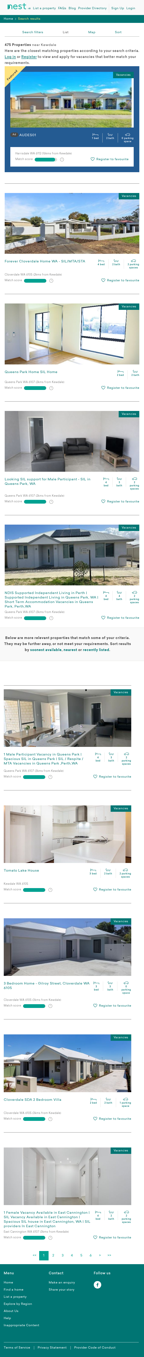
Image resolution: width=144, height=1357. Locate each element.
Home (8, 18)
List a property (15, 1296)
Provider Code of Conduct (95, 1347)
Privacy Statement (52, 1347)
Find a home (13, 1289)
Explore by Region (18, 1304)
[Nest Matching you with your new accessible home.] (17, 6)
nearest (70, 650)
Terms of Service (17, 1347)
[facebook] (97, 1285)
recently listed (96, 650)
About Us (11, 1311)
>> (109, 1255)
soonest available (46, 650)
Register (29, 57)
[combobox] (118, 32)
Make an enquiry (62, 1282)
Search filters (32, 32)
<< (34, 1255)
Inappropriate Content (21, 1325)
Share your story (61, 1289)
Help (7, 1318)
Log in (10, 57)
